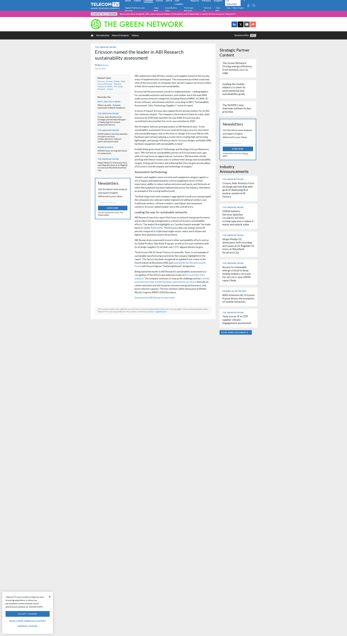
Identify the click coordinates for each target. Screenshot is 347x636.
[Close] (50, 597)
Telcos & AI (207, 9)
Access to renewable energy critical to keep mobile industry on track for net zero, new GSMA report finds (236, 274)
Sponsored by (242, 35)
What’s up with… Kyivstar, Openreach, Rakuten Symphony (111, 106)
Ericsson (104, 65)
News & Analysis (120, 35)
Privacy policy (103, 215)
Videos (135, 35)
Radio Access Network (112, 82)
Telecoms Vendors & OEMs (109, 85)
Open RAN (156, 9)
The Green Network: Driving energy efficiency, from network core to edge (237, 67)
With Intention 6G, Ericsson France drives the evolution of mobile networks (238, 298)
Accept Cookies (27, 614)
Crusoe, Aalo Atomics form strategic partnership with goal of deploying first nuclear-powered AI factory (112, 121)
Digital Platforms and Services (135, 9)
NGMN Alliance (105, 147)
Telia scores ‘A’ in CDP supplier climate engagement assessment (236, 320)
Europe (109, 81)
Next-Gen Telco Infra (109, 101)
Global (116, 81)
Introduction (102, 35)
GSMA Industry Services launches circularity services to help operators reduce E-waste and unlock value (113, 138)
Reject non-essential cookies (27, 621)
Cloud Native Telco (171, 9)
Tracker (110, 89)
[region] (27, 613)
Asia (229, 8)
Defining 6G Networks (234, 291)
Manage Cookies (28, 626)
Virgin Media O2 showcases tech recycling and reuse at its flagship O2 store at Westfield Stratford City (113, 166)
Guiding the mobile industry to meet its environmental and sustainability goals (233, 88)
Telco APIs (217, 9)
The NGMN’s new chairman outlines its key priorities (236, 108)
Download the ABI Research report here (155, 297)
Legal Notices (161, 311)
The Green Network (188, 9)
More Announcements (234, 332)
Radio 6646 (157, 227)
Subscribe (112, 208)
